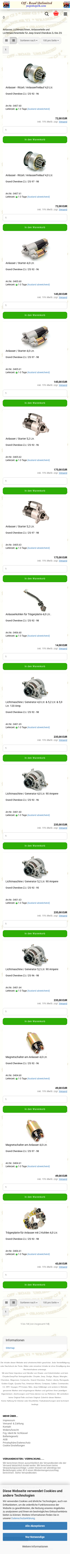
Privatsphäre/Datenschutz (16, 1442)
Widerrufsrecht (11, 1430)
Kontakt (7, 1426)
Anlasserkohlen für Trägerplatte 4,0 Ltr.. (28, 614)
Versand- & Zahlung (13, 1423)
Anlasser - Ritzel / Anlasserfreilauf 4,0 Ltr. (29, 87)
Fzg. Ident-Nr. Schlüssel (15, 1433)
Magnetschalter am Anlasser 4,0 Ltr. (26, 1057)
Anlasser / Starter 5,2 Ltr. (20, 438)
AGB (5, 1439)
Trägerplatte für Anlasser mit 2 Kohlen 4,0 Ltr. (32, 1232)
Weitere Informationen (35, 1546)
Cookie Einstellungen (14, 1445)
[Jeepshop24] (35, 4)
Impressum (9, 1420)
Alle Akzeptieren (35, 1525)
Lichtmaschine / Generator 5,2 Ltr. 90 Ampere (32, 881)
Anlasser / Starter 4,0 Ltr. (20, 263)
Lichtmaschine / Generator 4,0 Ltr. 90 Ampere (32, 793)
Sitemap (10, 1347)
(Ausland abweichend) (38, 109)
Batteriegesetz (10, 1436)
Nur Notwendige (35, 1536)
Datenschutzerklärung (23, 1518)
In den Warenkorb (35, 139)
